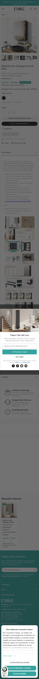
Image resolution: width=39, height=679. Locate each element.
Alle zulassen (19, 674)
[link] (13, 365)
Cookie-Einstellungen (19, 662)
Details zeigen (7, 656)
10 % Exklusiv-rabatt (19, 352)
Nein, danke (20, 357)
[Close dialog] (36, 311)
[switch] (4, 675)
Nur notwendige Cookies (19, 668)
